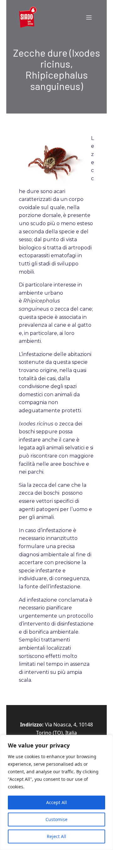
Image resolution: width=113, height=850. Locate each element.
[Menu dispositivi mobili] (88, 17)
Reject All (56, 836)
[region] (56, 792)
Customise (56, 819)
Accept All (56, 802)
